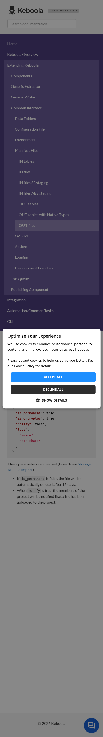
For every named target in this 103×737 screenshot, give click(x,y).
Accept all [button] (53, 377)
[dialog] (52, 368)
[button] (51, 400)
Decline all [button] (53, 389)
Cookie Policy (24, 366)
